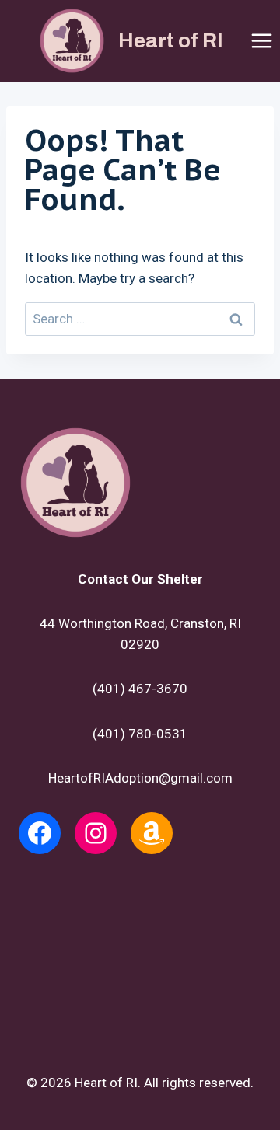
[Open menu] (261, 40)
